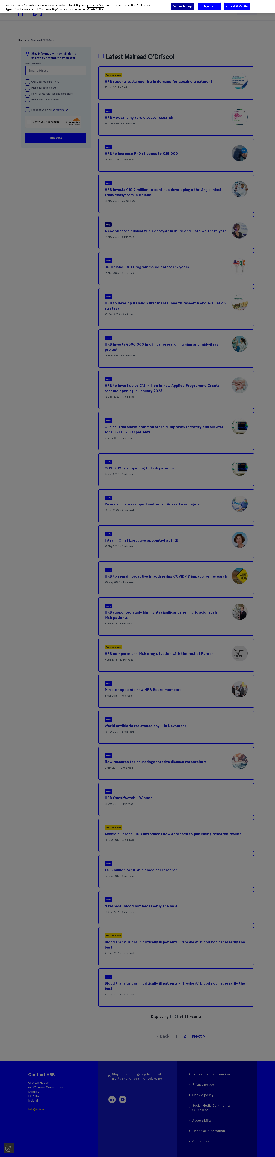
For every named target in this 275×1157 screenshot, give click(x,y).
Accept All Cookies (237, 6)
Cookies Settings (182, 6)
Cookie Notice (95, 9)
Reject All (209, 6)
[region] (137, 6)
